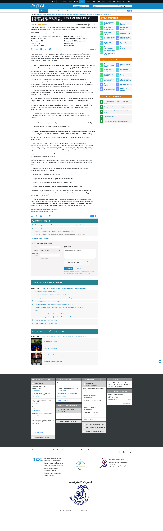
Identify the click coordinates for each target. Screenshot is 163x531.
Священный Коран (107, 42)
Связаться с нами (120, 10)
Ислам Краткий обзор (64, 11)
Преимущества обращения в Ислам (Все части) (116, 111)
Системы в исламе (123, 89)
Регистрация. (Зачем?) (80, 6)
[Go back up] (160, 361)
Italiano (103, 1)
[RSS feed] (130, 452)
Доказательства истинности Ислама (109, 23)
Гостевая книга (78, 11)
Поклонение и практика (108, 74)
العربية (59, 1)
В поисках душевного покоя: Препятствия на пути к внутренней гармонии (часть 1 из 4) (59, 225)
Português (88, 1)
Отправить (69, 268)
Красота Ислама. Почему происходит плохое (56, 354)
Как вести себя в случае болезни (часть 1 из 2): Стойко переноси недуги (55, 313)
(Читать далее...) (36, 390)
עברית (129, 1)
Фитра (36, 310)
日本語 (98, 1)
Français (70, 1)
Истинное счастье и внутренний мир (74, 336)
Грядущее (123, 75)
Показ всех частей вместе (40, 238)
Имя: (36, 246)
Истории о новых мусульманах (109, 38)
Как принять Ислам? (124, 28)
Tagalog (109, 1)
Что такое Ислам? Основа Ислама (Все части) (116, 102)
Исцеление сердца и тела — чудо (52, 361)
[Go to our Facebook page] (119, 452)
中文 (94, 1)
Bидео (51, 11)
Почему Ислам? (109, 116)
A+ (95, 24)
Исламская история (123, 47)
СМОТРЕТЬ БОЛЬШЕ (37, 432)
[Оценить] (32, 49)
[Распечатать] (41, 49)
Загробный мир (125, 33)
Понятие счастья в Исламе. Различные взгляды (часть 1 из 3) (52, 294)
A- (89, 24)
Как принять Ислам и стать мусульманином (117, 107)
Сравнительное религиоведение (125, 38)
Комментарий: (68, 247)
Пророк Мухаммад (126, 43)
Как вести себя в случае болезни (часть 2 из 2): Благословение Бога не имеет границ (58, 317)
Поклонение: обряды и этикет (109, 33)
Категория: (35, 33)
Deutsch (76, 1)
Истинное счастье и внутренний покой (45, 291)
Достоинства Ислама (41, 14)
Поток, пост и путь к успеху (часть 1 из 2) (46, 323)
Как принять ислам (124, 70)
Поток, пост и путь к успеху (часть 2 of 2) (46, 320)
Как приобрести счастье (50, 341)
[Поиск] (118, 6)
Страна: (36, 250)
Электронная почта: (35, 254)
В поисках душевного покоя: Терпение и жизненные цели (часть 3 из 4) (44, 210)
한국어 (124, 1)
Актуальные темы (109, 89)
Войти (70, 6)
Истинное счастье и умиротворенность (56, 14)
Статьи (43, 11)
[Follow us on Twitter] (124, 452)
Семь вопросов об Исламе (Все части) (116, 121)
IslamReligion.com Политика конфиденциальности (91, 449)
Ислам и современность (108, 47)
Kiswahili (119, 1)
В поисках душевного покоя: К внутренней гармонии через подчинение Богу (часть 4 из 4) (60, 234)
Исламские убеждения (107, 70)
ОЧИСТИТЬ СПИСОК (126, 403)
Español (64, 1)
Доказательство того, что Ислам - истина (109, 65)
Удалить (130, 399)
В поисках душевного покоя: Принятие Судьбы (48, 228)
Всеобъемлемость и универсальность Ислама (109, 52)
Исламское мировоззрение (108, 28)
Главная (35, 11)
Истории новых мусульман (109, 79)
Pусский (82, 1)
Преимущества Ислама (54, 336)
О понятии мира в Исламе (50, 348)
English (53, 1)
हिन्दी (114, 1)
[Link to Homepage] (37, 6)
